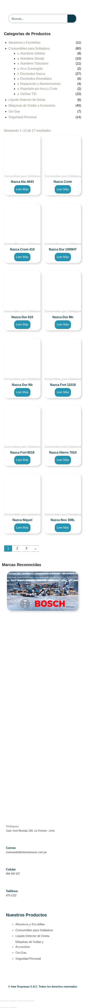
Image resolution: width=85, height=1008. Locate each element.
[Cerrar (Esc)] (30, 998)
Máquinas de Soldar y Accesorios (31, 105)
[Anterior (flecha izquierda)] (4, 1004)
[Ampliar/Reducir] (4, 998)
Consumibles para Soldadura (29, 48)
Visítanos (12, 826)
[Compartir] (21, 998)
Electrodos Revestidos (36, 78)
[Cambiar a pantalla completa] (13, 998)
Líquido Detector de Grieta (26, 99)
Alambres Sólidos (32, 53)
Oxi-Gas (14, 111)
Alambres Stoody (32, 58)
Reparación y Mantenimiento (40, 83)
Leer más (22, 189)
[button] (75, 7)
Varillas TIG (28, 94)
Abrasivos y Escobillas (24, 42)
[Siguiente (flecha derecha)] (13, 1004)
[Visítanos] (8, 820)
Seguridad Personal (22, 117)
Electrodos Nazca (32, 73)
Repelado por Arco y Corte (38, 88)
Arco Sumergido (31, 68)
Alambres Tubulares (34, 63)
